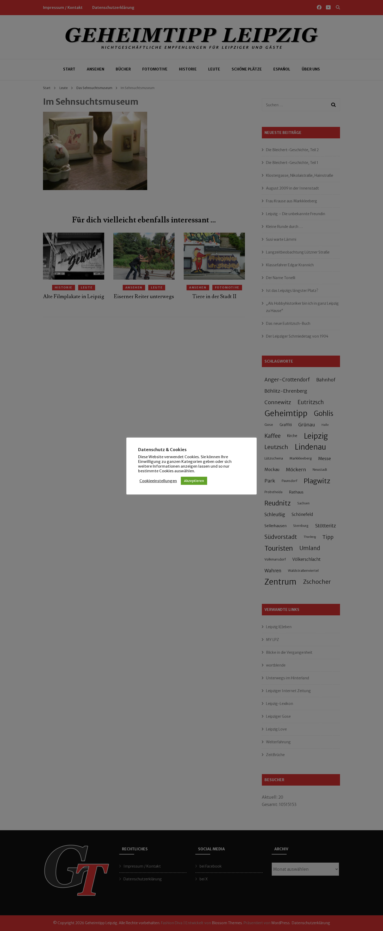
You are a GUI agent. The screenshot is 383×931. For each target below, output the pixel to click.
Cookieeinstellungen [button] (158, 481)
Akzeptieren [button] (194, 481)
